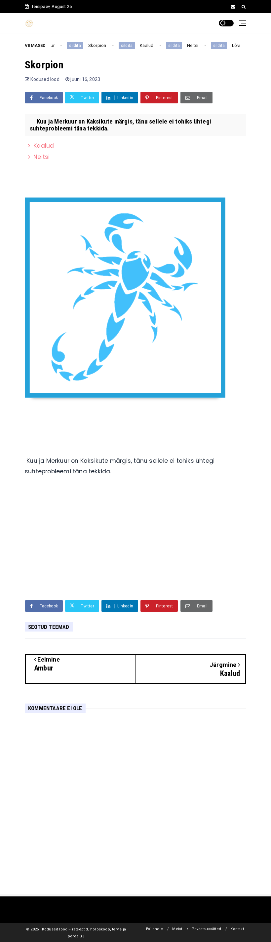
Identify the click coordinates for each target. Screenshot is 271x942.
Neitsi (189, 45)
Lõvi (233, 45)
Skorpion (94, 45)
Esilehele (154, 929)
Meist (177, 929)
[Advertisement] (135, 544)
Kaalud (143, 45)
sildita (72, 45)
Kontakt (237, 929)
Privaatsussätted (206, 929)
